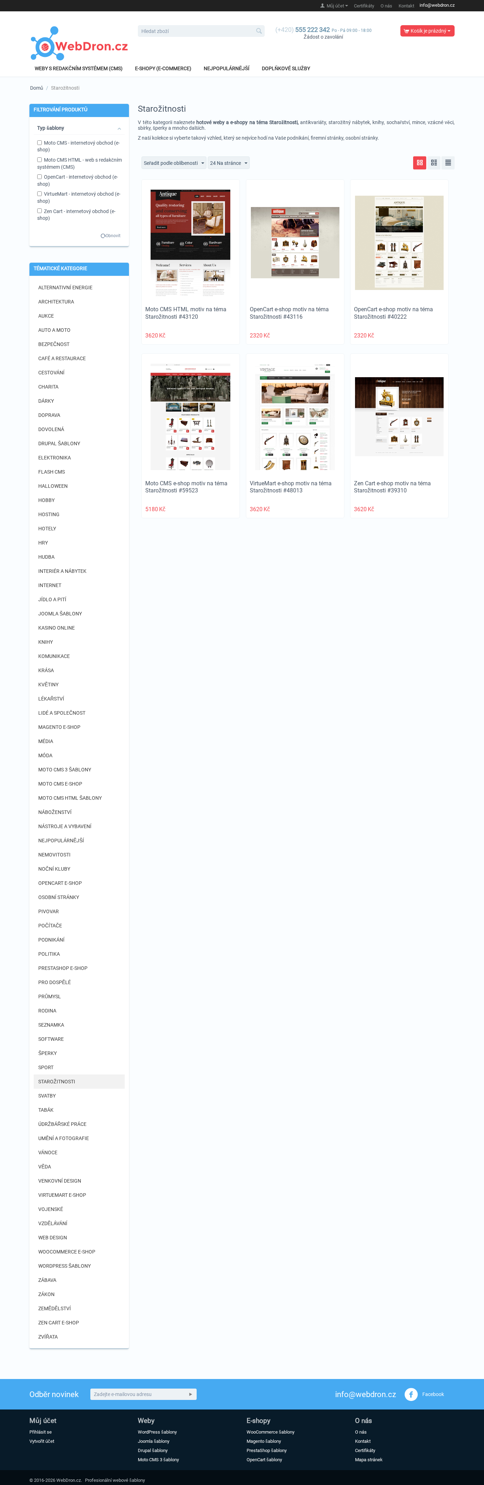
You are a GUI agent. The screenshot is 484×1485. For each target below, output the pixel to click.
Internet (49, 585)
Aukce (46, 316)
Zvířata (48, 1337)
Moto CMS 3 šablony (64, 769)
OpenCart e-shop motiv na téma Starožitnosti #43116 (289, 313)
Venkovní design (59, 1181)
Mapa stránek (369, 1459)
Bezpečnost (53, 344)
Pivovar (48, 911)
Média (45, 741)
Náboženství (55, 812)
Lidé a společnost (61, 713)
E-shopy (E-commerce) (163, 68)
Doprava (49, 415)
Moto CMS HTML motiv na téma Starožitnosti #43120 (185, 313)
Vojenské (50, 1209)
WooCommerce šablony (270, 1432)
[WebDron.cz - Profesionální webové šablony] (79, 43)
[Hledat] (259, 31)
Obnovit (113, 235)
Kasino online (56, 628)
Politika (49, 954)
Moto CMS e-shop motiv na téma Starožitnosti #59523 (186, 487)
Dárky (46, 401)
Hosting (49, 514)
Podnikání (51, 940)
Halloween (53, 486)
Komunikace (54, 656)
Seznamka (51, 1025)
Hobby (46, 500)
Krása (46, 670)
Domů (36, 88)
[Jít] (190, 1394)
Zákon (46, 1294)
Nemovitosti (54, 855)
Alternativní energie (65, 287)
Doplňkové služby (286, 68)
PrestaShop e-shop (63, 968)
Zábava (47, 1280)
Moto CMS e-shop (60, 784)
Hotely (47, 528)
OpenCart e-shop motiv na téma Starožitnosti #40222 (393, 313)
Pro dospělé (54, 982)
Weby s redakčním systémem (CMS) (79, 68)
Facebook (432, 1394)
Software (51, 1039)
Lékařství (51, 699)
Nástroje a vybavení (64, 826)
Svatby (47, 1096)
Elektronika (54, 457)
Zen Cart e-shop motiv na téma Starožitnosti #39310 (392, 487)
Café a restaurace (62, 358)
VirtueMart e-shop (62, 1195)
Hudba (46, 557)
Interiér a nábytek (62, 571)
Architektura (56, 302)
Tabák (46, 1110)
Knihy (45, 642)
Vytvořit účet (41, 1441)
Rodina (47, 1011)
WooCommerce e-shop (66, 1252)
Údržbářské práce (62, 1124)
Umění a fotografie (63, 1138)
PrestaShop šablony (267, 1450)
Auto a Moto (54, 330)
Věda (44, 1166)
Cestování (51, 372)
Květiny (48, 684)
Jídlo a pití (52, 599)
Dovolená (51, 429)
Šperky (47, 1053)
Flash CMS (51, 472)
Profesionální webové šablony (115, 1480)
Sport (46, 1067)
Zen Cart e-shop (58, 1322)
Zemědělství (54, 1308)
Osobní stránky (58, 897)
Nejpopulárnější (226, 68)
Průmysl (49, 996)
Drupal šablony (59, 443)
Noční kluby (54, 869)
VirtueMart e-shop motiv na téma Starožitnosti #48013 (291, 487)
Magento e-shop (59, 727)
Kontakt (406, 6)
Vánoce (47, 1152)
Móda (45, 755)
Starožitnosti (56, 1081)
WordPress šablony (64, 1266)
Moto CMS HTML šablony (70, 798)
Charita (48, 387)
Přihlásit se (40, 1432)
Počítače (50, 925)
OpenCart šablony (264, 1459)
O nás (386, 6)
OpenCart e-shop (60, 883)
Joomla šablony (60, 613)
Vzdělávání (52, 1223)
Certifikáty (364, 6)
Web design (52, 1237)
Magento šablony (264, 1441)
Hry (43, 543)
